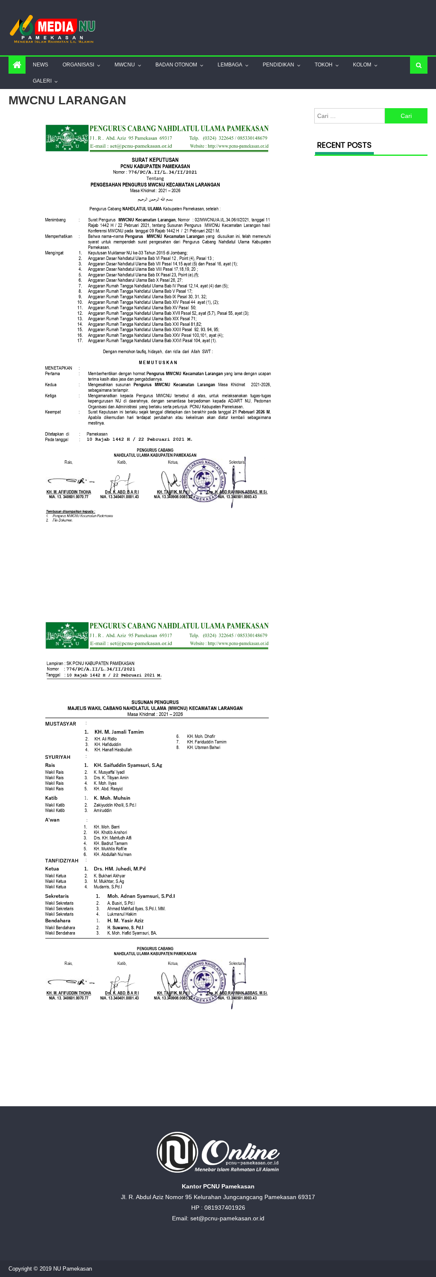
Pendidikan (278, 65)
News (40, 65)
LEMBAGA (230, 65)
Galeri (42, 81)
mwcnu (125, 65)
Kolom (362, 65)
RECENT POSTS (344, 145)
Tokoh (324, 65)
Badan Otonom (176, 65)
